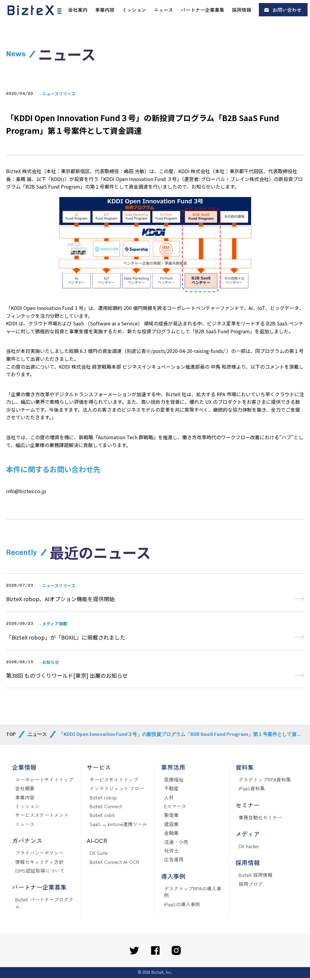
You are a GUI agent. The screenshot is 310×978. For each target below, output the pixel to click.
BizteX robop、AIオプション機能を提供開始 (60, 599)
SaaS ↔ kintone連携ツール (118, 824)
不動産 (171, 788)
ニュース (163, 9)
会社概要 (25, 788)
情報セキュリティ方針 (39, 861)
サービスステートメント (41, 814)
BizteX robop (103, 797)
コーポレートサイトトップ (44, 779)
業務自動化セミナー (260, 817)
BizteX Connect (106, 806)
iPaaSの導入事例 (182, 904)
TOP (11, 734)
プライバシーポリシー (39, 852)
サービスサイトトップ (114, 779)
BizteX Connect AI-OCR (114, 861)
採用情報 (241, 9)
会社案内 (77, 9)
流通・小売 (176, 841)
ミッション (134, 9)
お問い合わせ (287, 9)
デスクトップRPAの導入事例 (192, 892)
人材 (169, 797)
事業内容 (104, 9)
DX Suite (99, 852)
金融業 (171, 832)
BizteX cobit (102, 814)
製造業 (171, 814)
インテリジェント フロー (117, 788)
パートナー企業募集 (202, 9)
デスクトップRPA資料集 (265, 779)
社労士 (171, 850)
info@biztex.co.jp (26, 491)
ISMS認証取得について (39, 870)
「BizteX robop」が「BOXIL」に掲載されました (65, 637)
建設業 (171, 824)
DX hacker (249, 846)
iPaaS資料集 (252, 788)
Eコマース (175, 806)
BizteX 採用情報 (255, 874)
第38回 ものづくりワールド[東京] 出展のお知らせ (67, 675)
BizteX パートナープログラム (44, 903)
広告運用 (173, 859)
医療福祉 (173, 779)
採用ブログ (251, 883)
